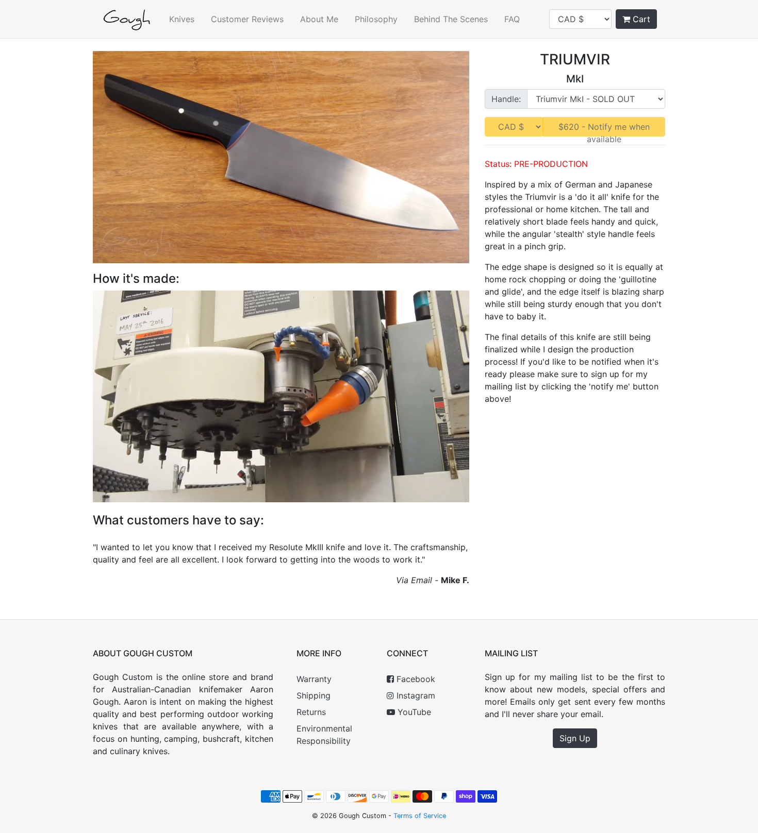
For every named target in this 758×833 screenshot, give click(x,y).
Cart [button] (640, 19)
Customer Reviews (247, 19)
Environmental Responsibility (324, 734)
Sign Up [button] (574, 738)
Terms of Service (419, 816)
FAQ (512, 19)
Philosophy (376, 19)
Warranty (314, 679)
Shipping (313, 695)
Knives (181, 19)
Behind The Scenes (451, 19)
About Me (319, 19)
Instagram (414, 695)
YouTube (413, 712)
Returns (311, 712)
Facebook (414, 679)
